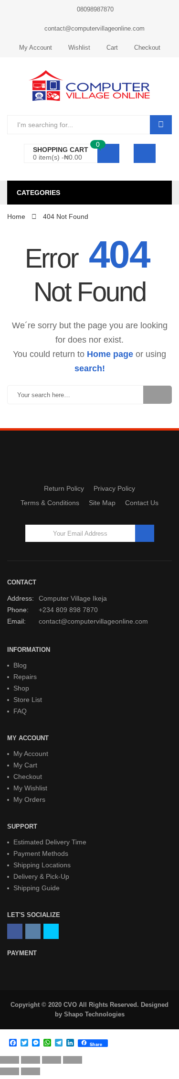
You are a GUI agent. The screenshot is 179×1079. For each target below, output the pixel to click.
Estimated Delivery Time (49, 842)
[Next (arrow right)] (30, 1071)
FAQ (20, 711)
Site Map (102, 503)
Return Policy (64, 488)
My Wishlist (30, 788)
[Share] (30, 1060)
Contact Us (141, 503)
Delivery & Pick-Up (41, 876)
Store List (27, 699)
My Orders (29, 799)
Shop (21, 688)
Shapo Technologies (94, 1014)
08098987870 (95, 9)
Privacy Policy (114, 488)
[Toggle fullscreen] (51, 1060)
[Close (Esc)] (9, 1060)
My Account (35, 47)
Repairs (25, 676)
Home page (110, 354)
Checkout (147, 47)
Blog (20, 665)
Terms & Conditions (50, 503)
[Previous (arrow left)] (9, 1071)
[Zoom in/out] (72, 1060)
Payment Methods (40, 853)
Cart (112, 47)
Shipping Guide (36, 888)
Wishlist (79, 47)
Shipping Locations (42, 865)
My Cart (25, 765)
